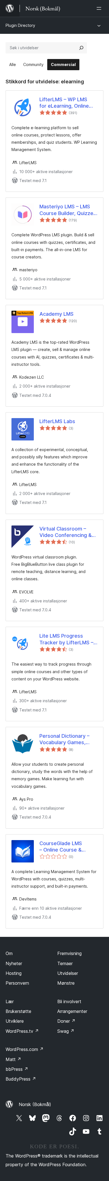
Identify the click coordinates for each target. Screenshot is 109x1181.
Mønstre (66, 983)
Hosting (14, 973)
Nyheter (14, 963)
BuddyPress (21, 1079)
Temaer (65, 963)
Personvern (17, 983)
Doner (66, 1021)
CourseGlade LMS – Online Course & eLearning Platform (62, 846)
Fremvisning (69, 953)
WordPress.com (25, 1049)
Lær (10, 1001)
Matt (13, 1059)
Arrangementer (72, 1011)
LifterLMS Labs (57, 421)
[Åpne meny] (100, 8)
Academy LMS (56, 314)
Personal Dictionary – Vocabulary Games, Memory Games (64, 739)
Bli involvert (69, 1001)
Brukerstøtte (18, 1011)
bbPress (17, 1069)
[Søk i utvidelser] (81, 47)
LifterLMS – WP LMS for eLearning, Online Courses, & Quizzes (64, 102)
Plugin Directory (20, 25)
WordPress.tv (22, 1031)
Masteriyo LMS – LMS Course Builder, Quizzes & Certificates (67, 210)
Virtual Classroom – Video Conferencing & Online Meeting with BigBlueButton (65, 532)
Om (9, 953)
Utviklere (15, 1021)
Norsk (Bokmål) (35, 1104)
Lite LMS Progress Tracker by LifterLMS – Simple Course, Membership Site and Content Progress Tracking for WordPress (67, 639)
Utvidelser (67, 973)
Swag (65, 1031)
